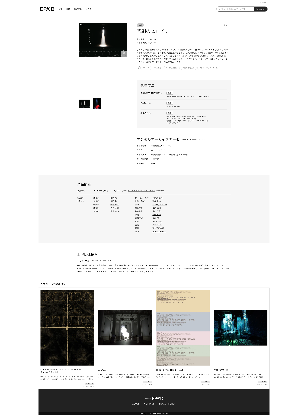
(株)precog (157, 221)
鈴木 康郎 (156, 208)
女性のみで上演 (188, 68)
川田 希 (113, 201)
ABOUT (135, 403)
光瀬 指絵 (114, 204)
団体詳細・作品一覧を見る (102, 261)
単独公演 (157, 68)
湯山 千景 (156, 211)
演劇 (61, 9)
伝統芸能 (78, 9)
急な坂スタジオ (159, 231)
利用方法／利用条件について (192, 139)
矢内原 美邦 (157, 198)
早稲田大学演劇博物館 (150, 93)
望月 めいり (115, 211)
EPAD (152, 413)
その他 (88, 9)
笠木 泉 (113, 198)
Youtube (144, 103)
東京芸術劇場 (158, 228)
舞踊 (68, 9)
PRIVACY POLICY (167, 403)
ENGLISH (263, 2)
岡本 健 (155, 218)
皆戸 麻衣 (114, 208)
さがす (262, 9)
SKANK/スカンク (159, 204)
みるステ (144, 113)
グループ (145, 68)
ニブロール (151, 39)
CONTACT (149, 403)
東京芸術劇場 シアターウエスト (141, 190)
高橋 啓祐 (156, 201)
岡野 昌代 (156, 214)
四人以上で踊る (172, 68)
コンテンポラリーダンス (208, 68)
